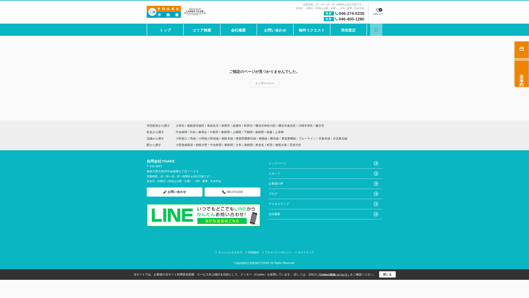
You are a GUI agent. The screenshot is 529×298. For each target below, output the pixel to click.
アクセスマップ (279, 203)
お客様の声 (276, 183)
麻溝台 (203, 132)
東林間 (226, 132)
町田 (270, 145)
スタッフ (274, 173)
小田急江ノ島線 (186, 138)
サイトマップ (306, 252)
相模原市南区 (195, 125)
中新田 (214, 132)
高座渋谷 (295, 145)
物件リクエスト (312, 30)
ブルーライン (308, 138)
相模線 (263, 138)
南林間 (260, 132)
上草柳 (279, 132)
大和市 (180, 125)
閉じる (387, 274)
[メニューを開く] (376, 30)
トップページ (277, 163)
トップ (165, 30)
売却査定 (348, 30)
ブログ (273, 193)
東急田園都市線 (246, 138)
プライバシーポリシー (278, 252)
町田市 (248, 125)
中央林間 (182, 132)
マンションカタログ (230, 252)
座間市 (225, 125)
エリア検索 (202, 30)
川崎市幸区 (305, 125)
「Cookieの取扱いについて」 (333, 274)
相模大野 (201, 145)
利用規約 (253, 252)
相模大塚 (281, 145)
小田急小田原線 (209, 138)
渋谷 (193, 132)
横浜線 (275, 138)
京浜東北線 (340, 138)
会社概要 (238, 30)
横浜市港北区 (287, 125)
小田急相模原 (184, 145)
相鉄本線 (228, 138)
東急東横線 (289, 138)
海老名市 (213, 125)
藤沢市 (320, 125)
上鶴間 (237, 132)
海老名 (259, 145)
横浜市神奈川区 (265, 125)
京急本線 (325, 138)
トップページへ (264, 83)
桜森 (270, 132)
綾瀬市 (237, 125)
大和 (238, 145)
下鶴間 (248, 132)
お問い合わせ (275, 30)
